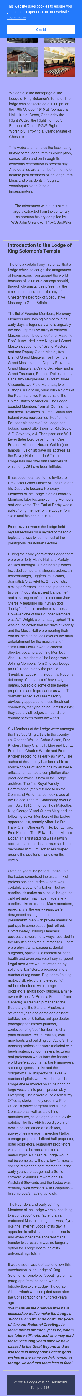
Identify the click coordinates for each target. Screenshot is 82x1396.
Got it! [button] (41, 29)
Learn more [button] (16, 18)
